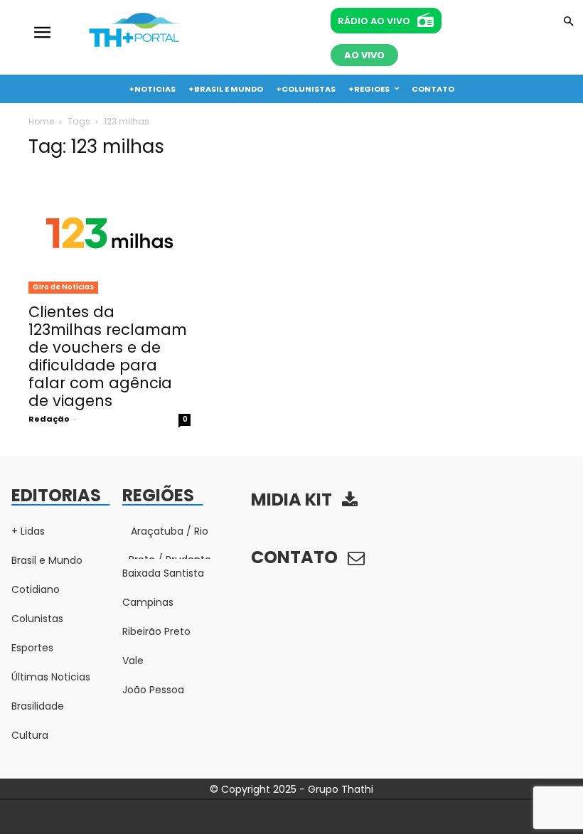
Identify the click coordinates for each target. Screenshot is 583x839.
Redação (49, 418)
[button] (568, 22)
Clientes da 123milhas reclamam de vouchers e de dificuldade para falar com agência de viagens (107, 356)
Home (41, 121)
